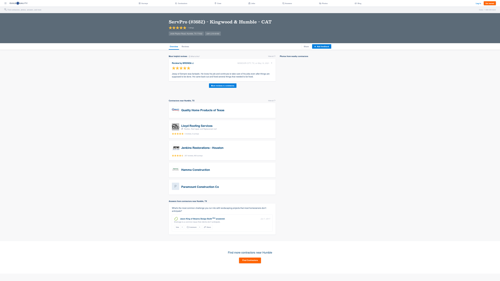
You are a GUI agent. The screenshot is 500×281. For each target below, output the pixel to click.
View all (271, 56)
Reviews (185, 46)
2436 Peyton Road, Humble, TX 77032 (186, 33)
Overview (174, 46)
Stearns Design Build (202, 218)
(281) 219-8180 (212, 33)
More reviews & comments (222, 85)
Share (306, 46)
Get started (489, 3)
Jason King (185, 218)
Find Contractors (250, 260)
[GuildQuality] (18, 3)
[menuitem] (143, 3)
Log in (478, 3)
